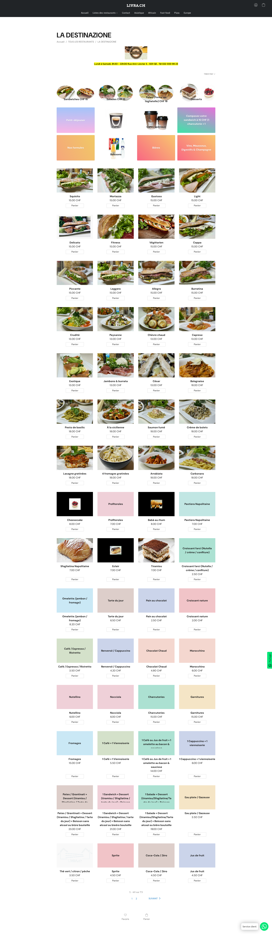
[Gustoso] (156, 180)
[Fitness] (115, 227)
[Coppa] (197, 227)
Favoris (125, 919)
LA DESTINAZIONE (107, 41)
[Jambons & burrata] (115, 365)
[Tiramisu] (156, 550)
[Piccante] (75, 273)
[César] (156, 365)
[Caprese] (197, 319)
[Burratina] (197, 273)
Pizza (176, 12)
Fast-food (165, 12)
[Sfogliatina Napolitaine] (75, 550)
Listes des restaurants (104, 12)
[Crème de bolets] (197, 412)
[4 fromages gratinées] (115, 458)
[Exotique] (75, 365)
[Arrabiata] (156, 458)
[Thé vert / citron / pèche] (75, 855)
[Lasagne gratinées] (75, 458)
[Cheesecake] (75, 504)
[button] (136, 5)
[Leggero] (115, 273)
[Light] (197, 180)
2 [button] (136, 898)
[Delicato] (75, 227)
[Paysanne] (115, 319)
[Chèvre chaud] (156, 319)
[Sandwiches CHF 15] (76, 87)
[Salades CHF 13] (116, 87)
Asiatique (139, 12)
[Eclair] (115, 550)
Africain (152, 12)
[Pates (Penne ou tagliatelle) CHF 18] (156, 87)
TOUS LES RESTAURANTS (81, 41)
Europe (187, 12)
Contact (126, 12)
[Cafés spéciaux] (156, 114)
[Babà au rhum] (156, 504)
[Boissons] (116, 142)
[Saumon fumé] (156, 412)
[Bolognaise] (197, 365)
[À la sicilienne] (115, 412)
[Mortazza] (115, 180)
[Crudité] (75, 319)
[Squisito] (75, 180)
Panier (146, 919)
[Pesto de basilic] (75, 412)
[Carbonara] (197, 458)
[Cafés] (116, 114)
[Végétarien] (156, 227)
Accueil (84, 12)
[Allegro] (156, 273)
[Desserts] (196, 87)
